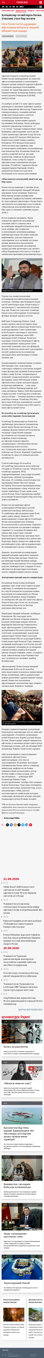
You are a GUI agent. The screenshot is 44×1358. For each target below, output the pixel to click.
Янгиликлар (8, 11)
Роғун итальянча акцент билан (11, 1300)
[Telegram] (22, 824)
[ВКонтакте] (11, 824)
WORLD (21, 7)
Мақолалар (21, 11)
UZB (17, 7)
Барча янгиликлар (30, 1009)
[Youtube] (30, 824)
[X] (7, 824)
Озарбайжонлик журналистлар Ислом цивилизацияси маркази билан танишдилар (22, 1001)
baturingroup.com (12, 1356)
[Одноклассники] (15, 824)
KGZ (7, 7)
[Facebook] (26, 824)
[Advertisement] (22, 853)
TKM (13, 7)
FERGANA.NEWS (22, 2)
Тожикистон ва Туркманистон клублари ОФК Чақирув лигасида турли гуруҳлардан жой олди (20, 987)
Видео (31, 11)
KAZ (3, 7)
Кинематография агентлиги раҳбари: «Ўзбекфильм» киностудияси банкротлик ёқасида (22, 923)
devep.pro (33, 1355)
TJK (10, 7)
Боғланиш (5, 1350)
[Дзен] (19, 824)
